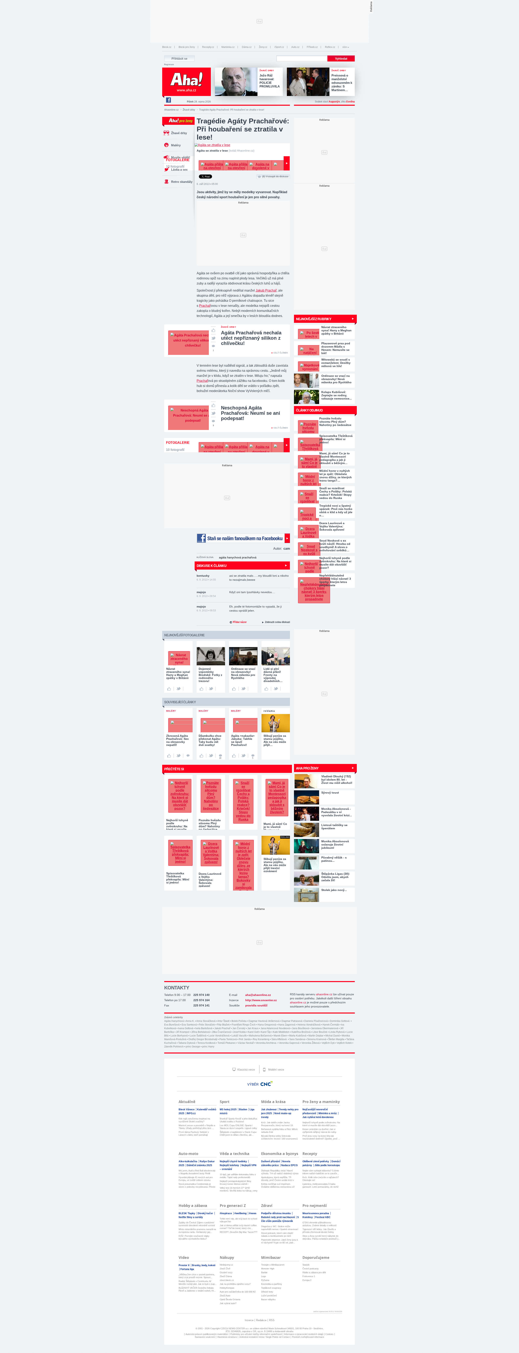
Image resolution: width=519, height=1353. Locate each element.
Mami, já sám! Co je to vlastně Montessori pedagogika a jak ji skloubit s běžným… (334, 458)
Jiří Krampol (182, 1032)
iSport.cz (279, 47)
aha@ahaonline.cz (258, 994)
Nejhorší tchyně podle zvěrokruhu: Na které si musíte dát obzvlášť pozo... (321, 1124)
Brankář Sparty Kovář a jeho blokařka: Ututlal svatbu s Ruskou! (238, 1120)
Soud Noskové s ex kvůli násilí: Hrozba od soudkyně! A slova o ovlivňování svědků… (334, 545)
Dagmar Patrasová (292, 1021)
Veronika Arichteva (266, 1043)
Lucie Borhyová (179, 1035)
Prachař (204, 305)
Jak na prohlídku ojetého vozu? (235, 1284)
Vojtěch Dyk (328, 1043)
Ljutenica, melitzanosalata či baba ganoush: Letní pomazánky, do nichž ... (320, 1185)
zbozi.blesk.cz (227, 1280)
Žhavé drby (189, 109)
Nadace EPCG (289, 1165)
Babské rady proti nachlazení (278, 1217)
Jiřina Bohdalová (200, 1032)
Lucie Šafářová (198, 1035)
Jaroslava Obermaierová (324, 1028)
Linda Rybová (337, 1032)
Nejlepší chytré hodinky (234, 1161)
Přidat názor (240, 622)
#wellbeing (240, 1213)
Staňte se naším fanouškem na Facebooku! (243, 538)
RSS (272, 1320)
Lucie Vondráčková (218, 1035)
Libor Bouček (320, 1032)
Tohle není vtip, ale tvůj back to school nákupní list (238, 1220)
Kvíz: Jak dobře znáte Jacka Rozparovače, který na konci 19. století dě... (277, 1124)
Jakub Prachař (266, 290)
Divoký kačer (206, 1213)
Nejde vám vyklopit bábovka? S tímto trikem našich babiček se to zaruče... (320, 1172)
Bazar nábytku (268, 1299)
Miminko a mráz (327, 1113)
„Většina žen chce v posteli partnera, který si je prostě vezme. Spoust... (197, 1276)
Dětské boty (267, 1292)
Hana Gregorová (267, 1024)
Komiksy (307, 1217)
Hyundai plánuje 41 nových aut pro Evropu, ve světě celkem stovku (196, 1178)
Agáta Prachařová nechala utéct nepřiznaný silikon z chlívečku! (251, 338)
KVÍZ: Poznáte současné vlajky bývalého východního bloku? (194, 1237)
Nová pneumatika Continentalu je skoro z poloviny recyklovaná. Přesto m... (197, 1185)
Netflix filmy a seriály (191, 1217)
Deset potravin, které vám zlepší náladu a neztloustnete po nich (277, 1234)
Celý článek (280, 353)
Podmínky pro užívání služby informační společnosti (256, 1334)
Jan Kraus (252, 1028)
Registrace (169, 65)
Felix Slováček (207, 1024)
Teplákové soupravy (271, 1288)
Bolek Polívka (239, 1021)
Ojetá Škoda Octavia (230, 1299)
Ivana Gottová (185, 1028)
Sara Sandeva (297, 1039)
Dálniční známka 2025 (199, 1165)
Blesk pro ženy (187, 47)
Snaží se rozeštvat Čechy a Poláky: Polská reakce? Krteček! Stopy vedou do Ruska (335, 493)
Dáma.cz (247, 47)
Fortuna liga (187, 1269)
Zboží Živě (225, 1268)
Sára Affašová (279, 1039)
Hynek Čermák (331, 1024)
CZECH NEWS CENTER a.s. (235, 1328)
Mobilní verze (275, 1069)
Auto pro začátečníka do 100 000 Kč (238, 1292)
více (344, 47)
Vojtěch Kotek (344, 1043)
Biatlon (243, 1109)
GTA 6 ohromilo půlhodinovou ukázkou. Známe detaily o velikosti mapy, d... (319, 1224)
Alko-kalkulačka (188, 1161)
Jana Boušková (300, 1028)
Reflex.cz (330, 47)
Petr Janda (245, 1039)
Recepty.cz (208, 47)
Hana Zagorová (286, 1024)
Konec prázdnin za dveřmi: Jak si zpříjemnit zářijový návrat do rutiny (319, 1130)
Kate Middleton (281, 1032)
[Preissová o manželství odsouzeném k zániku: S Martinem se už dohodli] (309, 82)
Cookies (329, 1334)
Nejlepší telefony (230, 1165)
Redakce (261, 1320)
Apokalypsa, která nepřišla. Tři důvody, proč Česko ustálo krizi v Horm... (277, 1179)
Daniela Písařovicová (316, 1021)
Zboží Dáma (226, 1276)
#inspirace (226, 1213)
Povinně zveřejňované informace (308, 1337)
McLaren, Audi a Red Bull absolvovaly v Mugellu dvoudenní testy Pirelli (197, 1172)
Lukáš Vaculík (239, 1035)
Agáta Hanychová (174, 1021)
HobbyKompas (227, 1288)
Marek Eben (280, 1035)
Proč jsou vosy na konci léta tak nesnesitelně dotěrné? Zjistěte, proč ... (321, 1137)
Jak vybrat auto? (228, 1303)
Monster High (267, 1268)
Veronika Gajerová (289, 1043)
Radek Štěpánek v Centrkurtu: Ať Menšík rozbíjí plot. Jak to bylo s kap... (198, 1282)
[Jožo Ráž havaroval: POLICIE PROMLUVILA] (237, 82)
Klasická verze (246, 1069)
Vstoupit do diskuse (275, 176)
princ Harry (208, 1046)
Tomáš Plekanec (227, 1043)
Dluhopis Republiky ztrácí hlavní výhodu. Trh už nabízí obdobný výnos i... (280, 1172)
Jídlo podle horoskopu (327, 1165)
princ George (193, 1046)
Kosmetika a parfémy (271, 1284)
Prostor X (184, 1265)
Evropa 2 (306, 1280)
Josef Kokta (239, 1032)
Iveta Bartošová (203, 1028)
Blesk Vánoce (187, 1109)
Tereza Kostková (206, 1043)
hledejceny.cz (226, 1265)
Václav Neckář (246, 1043)
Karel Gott (253, 1032)
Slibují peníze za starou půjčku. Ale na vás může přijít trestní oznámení (275, 865)
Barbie (264, 1272)
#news (252, 1213)
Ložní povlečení (269, 1295)
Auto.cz (295, 47)
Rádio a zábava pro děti (314, 1272)
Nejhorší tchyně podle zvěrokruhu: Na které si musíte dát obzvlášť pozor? (335, 562)
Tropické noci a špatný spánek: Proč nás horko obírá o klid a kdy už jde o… (335, 510)
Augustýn (334, 101)
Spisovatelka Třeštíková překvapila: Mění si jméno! (336, 439)
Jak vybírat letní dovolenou (317, 1117)
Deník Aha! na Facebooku (168, 100)
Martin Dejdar (315, 1035)
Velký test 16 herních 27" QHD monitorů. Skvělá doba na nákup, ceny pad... (238, 1189)
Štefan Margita (336, 1039)
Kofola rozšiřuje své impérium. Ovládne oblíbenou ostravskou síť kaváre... (278, 1185)
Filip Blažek (223, 1024)
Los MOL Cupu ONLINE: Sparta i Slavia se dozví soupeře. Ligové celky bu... (238, 1127)
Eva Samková (189, 1024)
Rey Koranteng (261, 1039)
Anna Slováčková (206, 1021)
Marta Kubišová (297, 1035)
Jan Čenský (238, 1028)
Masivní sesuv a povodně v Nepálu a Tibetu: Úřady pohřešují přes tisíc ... (197, 1126)
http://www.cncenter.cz (261, 1000)
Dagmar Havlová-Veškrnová (264, 1021)
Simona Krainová (316, 1039)
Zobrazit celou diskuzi (277, 622)
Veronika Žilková (310, 1043)
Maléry (176, 145)
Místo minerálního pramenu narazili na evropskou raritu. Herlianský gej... (197, 1230)
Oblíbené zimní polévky (316, 1161)
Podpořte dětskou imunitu (276, 1213)
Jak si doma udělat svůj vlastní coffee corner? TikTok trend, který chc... (238, 1226)
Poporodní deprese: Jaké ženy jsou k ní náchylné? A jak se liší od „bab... (279, 1241)
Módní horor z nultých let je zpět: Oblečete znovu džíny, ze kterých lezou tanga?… (335, 475)
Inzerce (249, 1320)
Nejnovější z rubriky (313, 319)
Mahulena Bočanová (260, 1035)
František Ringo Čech (244, 1024)
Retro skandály (181, 181)
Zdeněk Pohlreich (174, 1046)
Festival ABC (322, 1217)
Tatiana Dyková (186, 1043)
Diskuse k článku (211, 565)
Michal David (332, 1035)
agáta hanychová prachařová (237, 557)
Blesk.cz (166, 47)
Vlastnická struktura (227, 1337)
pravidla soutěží (256, 1005)
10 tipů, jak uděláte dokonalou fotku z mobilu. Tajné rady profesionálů (238, 1175)
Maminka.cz (228, 47)
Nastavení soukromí (205, 1337)
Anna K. (190, 1021)
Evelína (350, 101)
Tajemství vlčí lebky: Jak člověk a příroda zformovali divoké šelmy (319, 1230)
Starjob (305, 1265)
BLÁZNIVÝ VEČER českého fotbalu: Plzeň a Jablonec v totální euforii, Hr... (197, 1289)
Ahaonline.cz (171, 109)
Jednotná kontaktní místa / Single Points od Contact (264, 1337)
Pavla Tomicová (228, 1039)
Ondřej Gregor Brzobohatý (202, 1039)
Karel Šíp (266, 1032)
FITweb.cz (312, 47)
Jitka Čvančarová (221, 1032)
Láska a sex (179, 169)
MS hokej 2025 (228, 1109)
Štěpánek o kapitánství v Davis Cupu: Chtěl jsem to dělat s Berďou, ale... (238, 1133)
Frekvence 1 (308, 1276)
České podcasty (310, 1268)
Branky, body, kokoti (203, 1265)
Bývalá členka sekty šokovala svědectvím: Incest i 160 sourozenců (279, 1137)
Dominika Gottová (340, 1021)
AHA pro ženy (307, 768)
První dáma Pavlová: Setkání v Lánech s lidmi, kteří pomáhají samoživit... (194, 1133)
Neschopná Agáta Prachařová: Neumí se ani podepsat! (250, 413)
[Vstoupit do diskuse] (188, 756)
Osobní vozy (226, 1272)
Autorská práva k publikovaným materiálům (207, 1334)
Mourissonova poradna (316, 1213)
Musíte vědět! (180, 157)
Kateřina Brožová (301, 1032)
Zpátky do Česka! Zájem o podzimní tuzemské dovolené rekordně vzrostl (197, 1224)
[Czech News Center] (267, 1083)
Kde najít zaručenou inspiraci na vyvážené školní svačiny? (194, 1120)
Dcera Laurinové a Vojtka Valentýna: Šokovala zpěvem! (331, 526)
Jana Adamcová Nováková (275, 1028)
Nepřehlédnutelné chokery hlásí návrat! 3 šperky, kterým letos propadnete (335, 580)
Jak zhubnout (269, 1109)
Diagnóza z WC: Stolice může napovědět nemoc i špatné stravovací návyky (279, 1228)
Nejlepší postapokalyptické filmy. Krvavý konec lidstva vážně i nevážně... (236, 1182)
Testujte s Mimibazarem (272, 1265)
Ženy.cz (263, 47)
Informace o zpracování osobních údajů (303, 1334)
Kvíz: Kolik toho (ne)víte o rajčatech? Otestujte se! (320, 1178)
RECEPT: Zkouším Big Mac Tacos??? (238, 1232)
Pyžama (265, 1280)
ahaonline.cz (324, 994)
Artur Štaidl (223, 1021)
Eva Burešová (172, 1024)
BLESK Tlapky (187, 1213)
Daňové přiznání (270, 1161)
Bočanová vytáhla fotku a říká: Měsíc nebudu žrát (279, 1130)
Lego (263, 1276)
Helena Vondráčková (309, 1024)
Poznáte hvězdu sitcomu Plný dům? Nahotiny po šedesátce (335, 422)
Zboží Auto (225, 1295)
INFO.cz (191, 1113)
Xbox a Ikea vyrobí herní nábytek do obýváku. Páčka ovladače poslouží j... (321, 1237)
